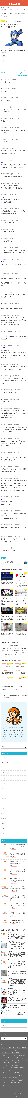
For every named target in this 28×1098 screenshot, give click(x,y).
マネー (3, 803)
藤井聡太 (5, 1085)
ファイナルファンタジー (8, 1072)
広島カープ (14, 1080)
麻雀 (10, 1085)
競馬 (9, 1082)
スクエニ (24, 1060)
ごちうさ (5, 1055)
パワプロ (11, 1070)
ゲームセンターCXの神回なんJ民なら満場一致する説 (17, 973)
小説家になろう (5, 818)
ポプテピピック (6, 1075)
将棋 (2, 813)
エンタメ (4, 768)
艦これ (20, 1082)
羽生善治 (14, 1082)
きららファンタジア (14, 1050)
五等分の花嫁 (23, 1075)
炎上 (21, 1080)
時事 (2, 828)
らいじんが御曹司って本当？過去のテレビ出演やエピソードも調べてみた (17, 936)
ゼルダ (17, 1062)
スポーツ (4, 788)
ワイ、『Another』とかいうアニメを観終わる (17, 1000)
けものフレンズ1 (6, 1052)
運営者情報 (20, 1093)
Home (4, 1090)
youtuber (5, 1050)
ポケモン (18, 1072)
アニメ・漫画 (5, 763)
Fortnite (9, 1047)
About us (8, 1093)
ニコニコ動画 (15, 1067)
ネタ (22, 1067)
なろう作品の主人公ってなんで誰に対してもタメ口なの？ (17, 992)
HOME (3, 7)
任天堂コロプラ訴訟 (7, 1077)
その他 (3, 793)
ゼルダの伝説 (6, 1065)
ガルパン (20, 1057)
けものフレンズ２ (17, 1052)
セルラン (11, 1062)
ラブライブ (14, 1075)
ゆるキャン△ (21, 1055)
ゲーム (7, 7)
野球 (2, 833)
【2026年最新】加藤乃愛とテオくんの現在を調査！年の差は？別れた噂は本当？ (17, 982)
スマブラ (5, 1062)
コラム (3, 783)
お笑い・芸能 (5, 773)
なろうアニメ (12, 1055)
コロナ (17, 1060)
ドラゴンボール (6, 1067)
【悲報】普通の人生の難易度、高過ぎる (17, 1006)
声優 (2, 808)
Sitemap (10, 1090)
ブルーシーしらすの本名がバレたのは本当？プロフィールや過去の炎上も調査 (17, 964)
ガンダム (5, 1060)
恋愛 (2, 823)
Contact (24, 1090)
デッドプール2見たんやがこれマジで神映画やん (17, 1013)
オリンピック (12, 1057)
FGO (4, 1047)
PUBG (24, 1047)
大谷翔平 (16, 1077)
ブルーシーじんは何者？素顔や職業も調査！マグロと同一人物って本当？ (17, 954)
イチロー (5, 1057)
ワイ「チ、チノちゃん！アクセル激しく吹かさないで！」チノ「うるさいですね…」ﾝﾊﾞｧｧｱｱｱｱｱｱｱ (17, 945)
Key (15, 1047)
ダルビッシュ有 (14, 1065)
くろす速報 (10, 1096)
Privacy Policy (17, 1090)
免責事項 (14, 1093)
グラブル (11, 1060)
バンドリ (5, 1070)
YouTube (4, 758)
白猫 (4, 1082)
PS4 (19, 1047)
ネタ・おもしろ (5, 798)
